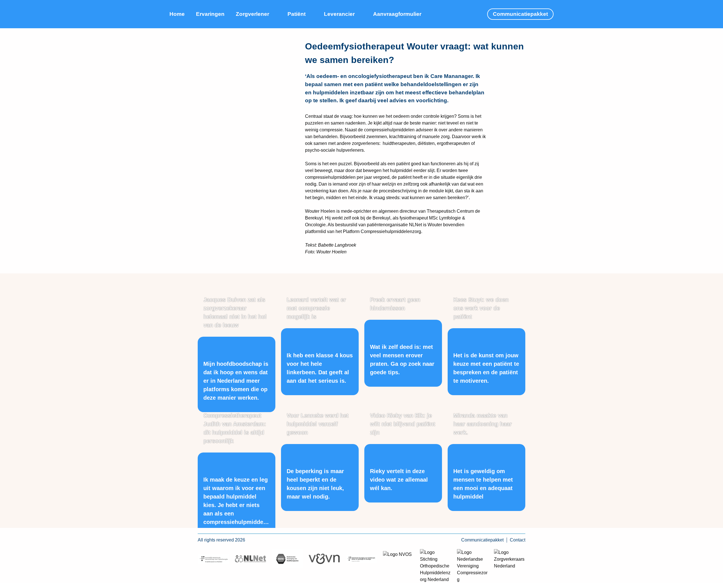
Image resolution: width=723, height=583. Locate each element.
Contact (517, 540)
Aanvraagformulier (397, 14)
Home (177, 14)
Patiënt (297, 14)
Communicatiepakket (520, 14)
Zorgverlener (252, 14)
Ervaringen (210, 14)
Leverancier (339, 14)
